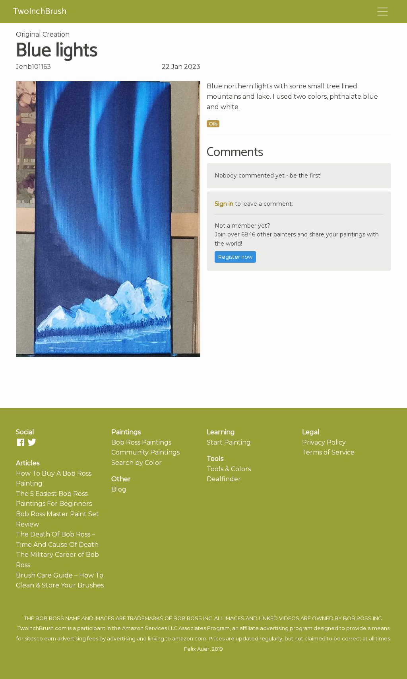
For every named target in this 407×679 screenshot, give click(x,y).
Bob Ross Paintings (141, 442)
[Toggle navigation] (382, 11)
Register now (235, 257)
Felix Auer (196, 649)
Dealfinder (224, 479)
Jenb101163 (33, 66)
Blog (118, 489)
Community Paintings (145, 452)
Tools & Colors (229, 469)
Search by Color (136, 462)
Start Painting (229, 442)
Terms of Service (328, 452)
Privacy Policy (324, 442)
